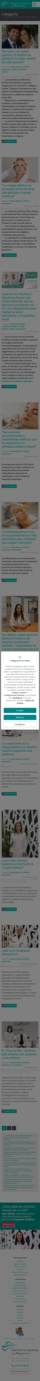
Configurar (20, 724)
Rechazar (20, 717)
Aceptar (20, 710)
